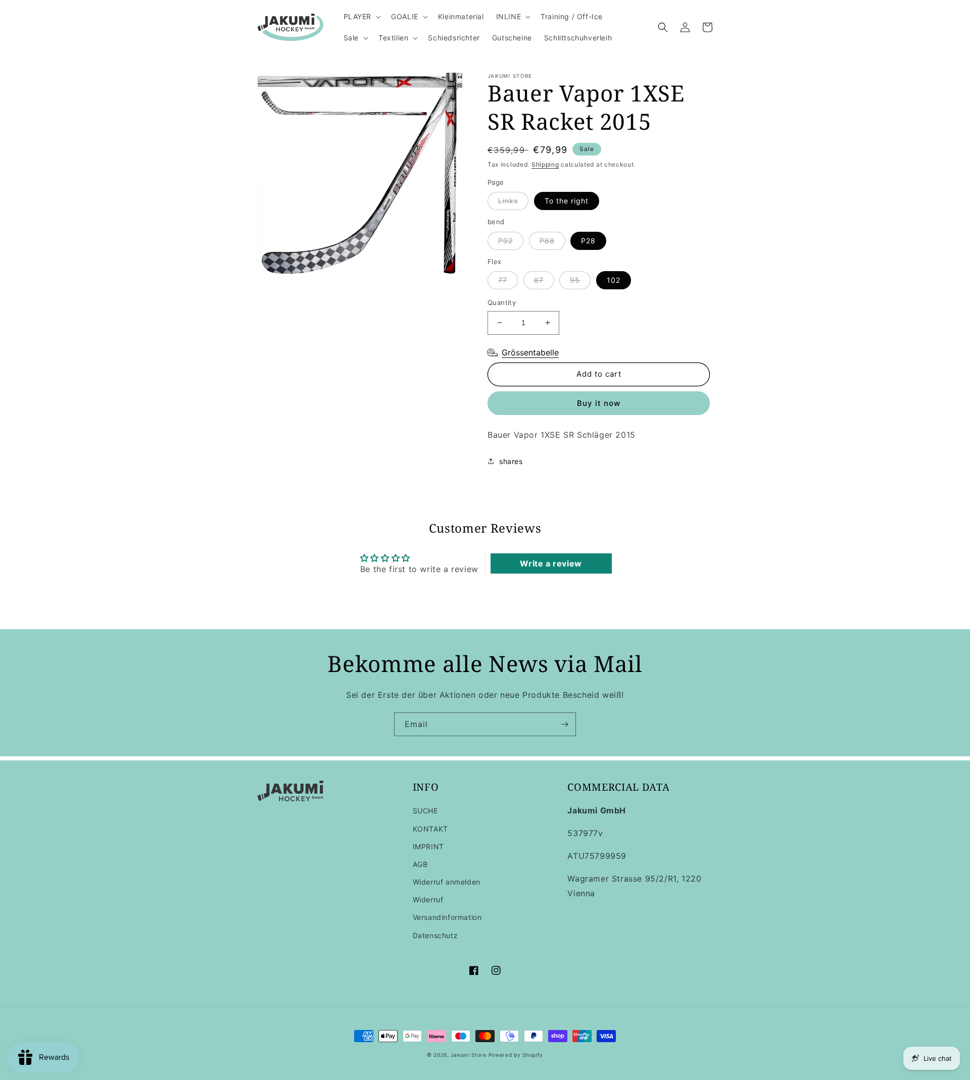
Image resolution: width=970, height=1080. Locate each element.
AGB (420, 864)
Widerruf (428, 899)
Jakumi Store (468, 1055)
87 (539, 280)
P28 (588, 240)
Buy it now (598, 403)
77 (502, 280)
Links (508, 200)
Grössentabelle (530, 352)
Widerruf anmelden (446, 882)
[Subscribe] (564, 724)
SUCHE (425, 810)
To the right (567, 200)
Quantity (502, 302)
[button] (361, 16)
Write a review (550, 563)
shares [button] (511, 461)
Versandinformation (447, 917)
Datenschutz (435, 935)
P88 (547, 240)
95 (575, 280)
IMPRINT (428, 846)
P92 (505, 240)
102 (613, 280)
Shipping (545, 164)
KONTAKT (430, 829)
